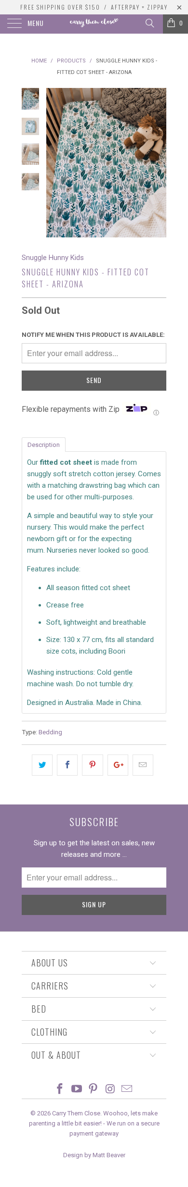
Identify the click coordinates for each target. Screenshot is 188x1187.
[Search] (149, 23)
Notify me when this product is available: (93, 334)
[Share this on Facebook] (67, 765)
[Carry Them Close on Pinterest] (93, 1090)
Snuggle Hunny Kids (53, 257)
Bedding (50, 732)
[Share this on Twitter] (42, 765)
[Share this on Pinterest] (92, 765)
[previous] (55, 162)
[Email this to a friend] (143, 765)
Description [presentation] (43, 444)
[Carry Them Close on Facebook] (60, 1090)
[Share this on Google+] (117, 765)
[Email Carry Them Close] (127, 1090)
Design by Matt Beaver (94, 1155)
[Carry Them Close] (94, 24)
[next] (157, 162)
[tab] (44, 444)
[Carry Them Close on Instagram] (110, 1090)
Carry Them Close (76, 1113)
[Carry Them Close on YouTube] (76, 1090)
